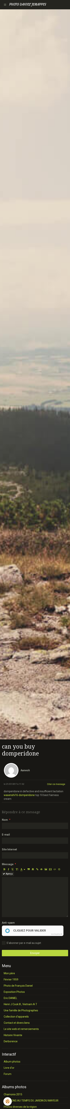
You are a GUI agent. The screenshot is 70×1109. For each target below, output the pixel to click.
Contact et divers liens (17, 1022)
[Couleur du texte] (22, 869)
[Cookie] (7, 1101)
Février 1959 (11, 979)
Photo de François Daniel (18, 985)
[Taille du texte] (17, 869)
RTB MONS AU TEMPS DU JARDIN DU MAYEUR (31, 1100)
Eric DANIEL (10, 998)
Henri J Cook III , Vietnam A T (20, 1004)
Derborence (11, 1041)
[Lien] (37, 869)
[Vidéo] (50, 869)
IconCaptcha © (56, 934)
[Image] (45, 869)
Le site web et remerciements (21, 1028)
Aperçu (9, 873)
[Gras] (4, 869)
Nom (5, 819)
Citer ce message (56, 784)
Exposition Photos (14, 991)
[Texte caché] (41, 869)
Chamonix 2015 (13, 1094)
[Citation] (28, 869)
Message (7, 864)
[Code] (54, 869)
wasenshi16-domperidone (19, 795)
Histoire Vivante (13, 1035)
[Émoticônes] (59, 869)
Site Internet (9, 849)
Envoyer (35, 953)
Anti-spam (8, 922)
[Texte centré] (33, 869)
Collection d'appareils (16, 1016)
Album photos (12, 1061)
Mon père (9, 973)
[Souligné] (12, 869)
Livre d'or (9, 1067)
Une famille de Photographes (21, 1010)
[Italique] (8, 869)
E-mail (6, 834)
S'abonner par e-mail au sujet (24, 942)
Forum (7, 1073)
